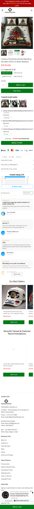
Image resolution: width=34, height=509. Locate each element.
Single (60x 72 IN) (9, 69)
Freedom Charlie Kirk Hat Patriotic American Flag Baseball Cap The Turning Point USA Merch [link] (19, 495)
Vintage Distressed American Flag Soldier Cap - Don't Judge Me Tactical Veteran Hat (13, 313)
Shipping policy (5, 473)
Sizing (3, 452)
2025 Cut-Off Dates (7, 455)
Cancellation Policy (7, 470)
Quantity (3, 81)
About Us (4, 440)
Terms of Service (6, 476)
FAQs (2, 449)
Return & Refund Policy (8, 467)
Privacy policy (5, 464)
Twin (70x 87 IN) (18, 73)
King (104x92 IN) (18, 76)
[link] (5, 495)
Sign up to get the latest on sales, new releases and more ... (17, 489)
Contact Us (4, 443)
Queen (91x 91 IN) (6, 76)
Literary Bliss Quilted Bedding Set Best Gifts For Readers (13, 365)
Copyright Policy (6, 479)
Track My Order (5, 446)
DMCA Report (8, 501)
